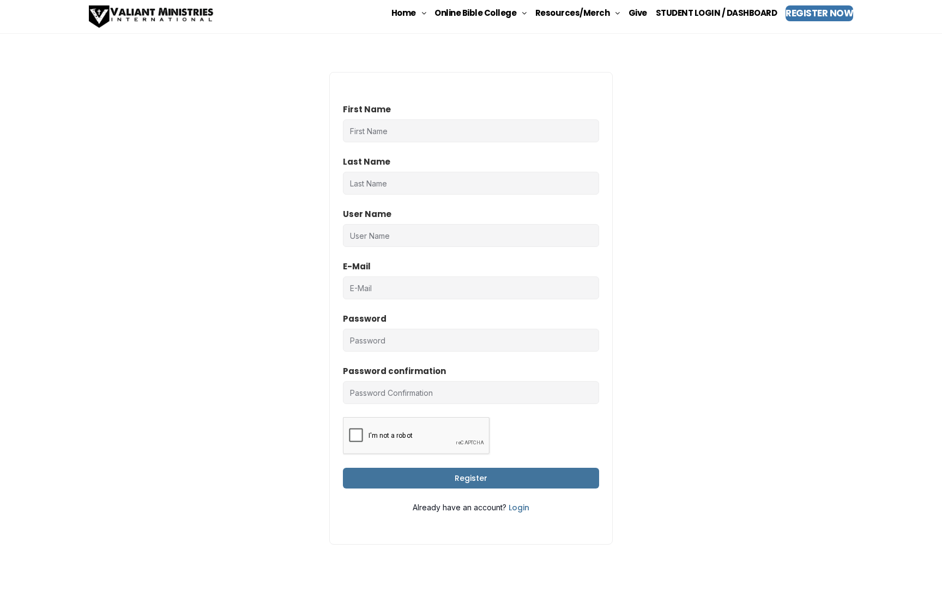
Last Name (366, 161)
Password (365, 318)
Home (403, 13)
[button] (408, 12)
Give (638, 13)
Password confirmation (394, 371)
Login (519, 507)
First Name (367, 109)
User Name (367, 214)
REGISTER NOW (819, 13)
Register (471, 478)
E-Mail (357, 266)
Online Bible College (475, 13)
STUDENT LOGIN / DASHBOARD (716, 13)
